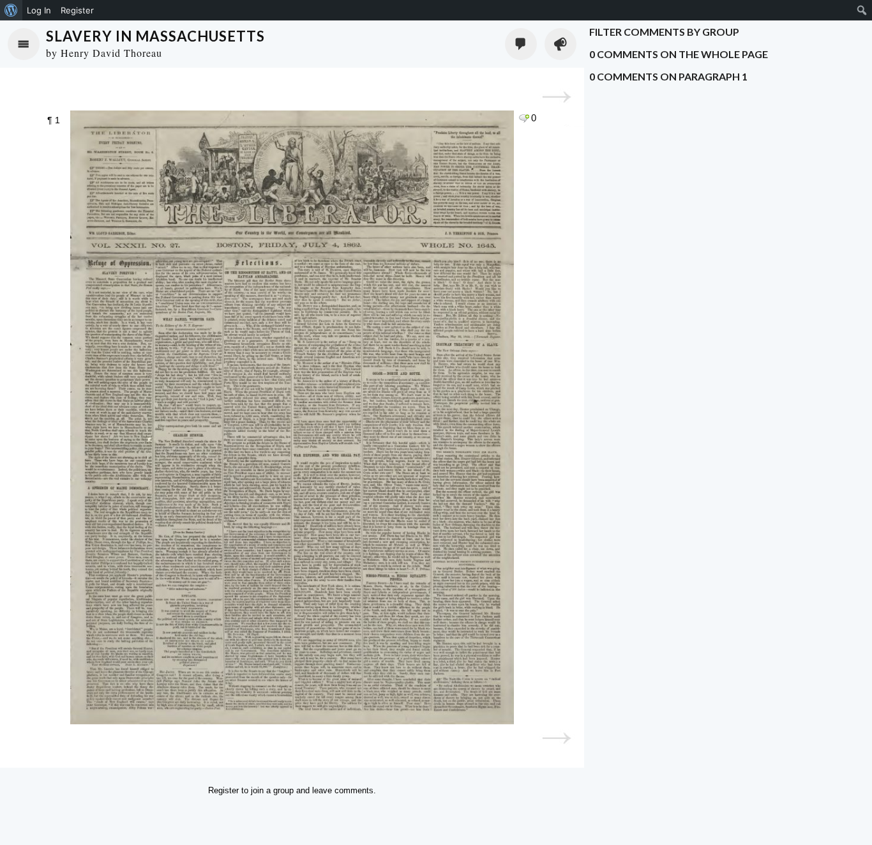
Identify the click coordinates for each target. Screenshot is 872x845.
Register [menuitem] (77, 10)
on (678, 54)
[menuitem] (11, 10)
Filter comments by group (664, 32)
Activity (560, 44)
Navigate (24, 44)
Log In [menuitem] (39, 10)
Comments (521, 44)
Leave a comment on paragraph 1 (523, 118)
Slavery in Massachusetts (155, 36)
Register (223, 790)
